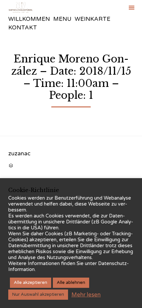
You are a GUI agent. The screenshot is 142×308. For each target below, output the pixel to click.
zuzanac (19, 153)
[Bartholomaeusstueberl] (21, 7)
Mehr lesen (86, 294)
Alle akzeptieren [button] (30, 282)
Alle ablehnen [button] (71, 282)
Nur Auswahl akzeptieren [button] (38, 294)
